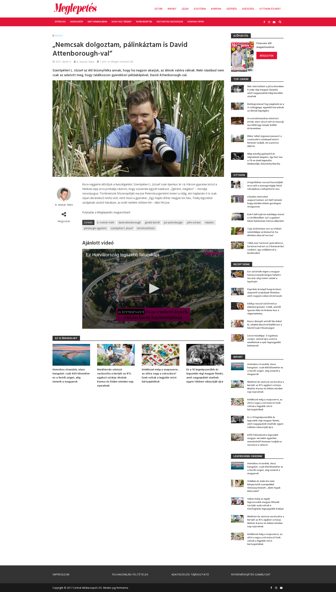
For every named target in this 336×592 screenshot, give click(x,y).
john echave (194, 222)
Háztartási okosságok (170, 21)
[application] (153, 289)
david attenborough (129, 222)
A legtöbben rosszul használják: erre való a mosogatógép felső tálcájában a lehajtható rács (265, 186)
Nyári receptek (144, 21)
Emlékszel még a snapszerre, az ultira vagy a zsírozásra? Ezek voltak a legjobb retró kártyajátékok (160, 376)
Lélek (185, 8)
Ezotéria (200, 8)
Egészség (248, 8)
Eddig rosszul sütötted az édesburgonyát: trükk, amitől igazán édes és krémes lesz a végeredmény (264, 308)
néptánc (209, 222)
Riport (172, 8)
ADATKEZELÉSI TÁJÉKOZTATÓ (190, 574)
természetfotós (146, 228)
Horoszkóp (76, 21)
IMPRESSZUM (60, 574)
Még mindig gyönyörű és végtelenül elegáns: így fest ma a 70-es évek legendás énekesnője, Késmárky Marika (264, 159)
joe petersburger (173, 222)
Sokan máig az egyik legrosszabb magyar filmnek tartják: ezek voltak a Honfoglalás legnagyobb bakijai (265, 504)
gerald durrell (152, 222)
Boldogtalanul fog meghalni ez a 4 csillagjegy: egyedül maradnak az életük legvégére (265, 108)
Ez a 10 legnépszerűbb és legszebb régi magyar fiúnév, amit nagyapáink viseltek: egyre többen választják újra (204, 376)
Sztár (158, 8)
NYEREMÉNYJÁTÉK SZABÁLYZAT (251, 574)
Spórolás (60, 21)
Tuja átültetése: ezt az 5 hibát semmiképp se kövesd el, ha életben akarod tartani (264, 232)
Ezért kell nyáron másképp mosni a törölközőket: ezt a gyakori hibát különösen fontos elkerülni (265, 218)
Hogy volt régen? (122, 21)
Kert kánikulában (97, 21)
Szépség (231, 8)
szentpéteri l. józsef (122, 228)
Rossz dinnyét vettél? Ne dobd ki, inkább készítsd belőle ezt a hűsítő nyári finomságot (264, 325)
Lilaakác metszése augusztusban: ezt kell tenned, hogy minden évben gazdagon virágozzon (264, 201)
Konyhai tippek (196, 21)
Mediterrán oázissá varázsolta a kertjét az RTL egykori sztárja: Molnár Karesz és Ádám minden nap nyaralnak (115, 378)
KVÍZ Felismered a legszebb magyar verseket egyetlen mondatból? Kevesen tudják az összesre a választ (264, 440)
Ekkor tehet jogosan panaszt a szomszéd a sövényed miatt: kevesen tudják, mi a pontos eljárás (264, 141)
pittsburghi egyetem (95, 228)
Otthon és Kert (270, 8)
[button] (153, 288)
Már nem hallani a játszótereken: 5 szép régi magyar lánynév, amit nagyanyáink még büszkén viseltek (265, 91)
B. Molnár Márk (85, 61)
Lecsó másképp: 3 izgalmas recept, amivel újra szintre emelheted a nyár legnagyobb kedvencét (264, 340)
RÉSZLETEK (267, 55)
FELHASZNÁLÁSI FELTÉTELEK (130, 574)
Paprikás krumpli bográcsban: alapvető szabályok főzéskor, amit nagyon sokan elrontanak (264, 293)
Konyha (216, 8)
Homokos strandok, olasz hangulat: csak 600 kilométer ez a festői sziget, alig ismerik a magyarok (71, 376)
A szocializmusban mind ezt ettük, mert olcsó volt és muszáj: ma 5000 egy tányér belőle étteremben (265, 123)
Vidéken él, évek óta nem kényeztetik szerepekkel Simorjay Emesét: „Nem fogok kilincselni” (263, 486)
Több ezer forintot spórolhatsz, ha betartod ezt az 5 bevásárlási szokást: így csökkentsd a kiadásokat (265, 248)
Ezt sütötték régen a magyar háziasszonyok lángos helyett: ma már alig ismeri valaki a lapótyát (264, 276)
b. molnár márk (105, 222)
